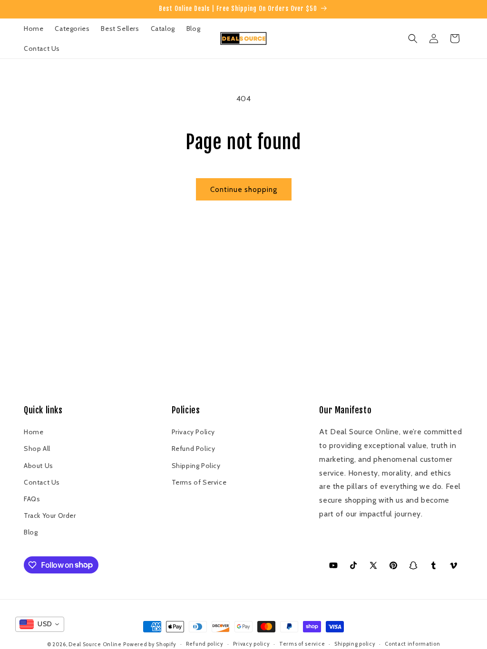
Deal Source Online (95, 644)
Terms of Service (199, 482)
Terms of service (302, 643)
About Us (38, 465)
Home (33, 432)
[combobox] (39, 624)
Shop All (37, 448)
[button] (412, 38)
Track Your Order (50, 515)
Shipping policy (355, 643)
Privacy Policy (193, 432)
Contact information (412, 643)
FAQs (32, 499)
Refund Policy (193, 448)
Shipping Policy (196, 465)
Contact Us (42, 482)
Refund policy (205, 643)
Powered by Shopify (149, 644)
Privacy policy (251, 643)
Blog (31, 532)
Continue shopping (243, 189)
